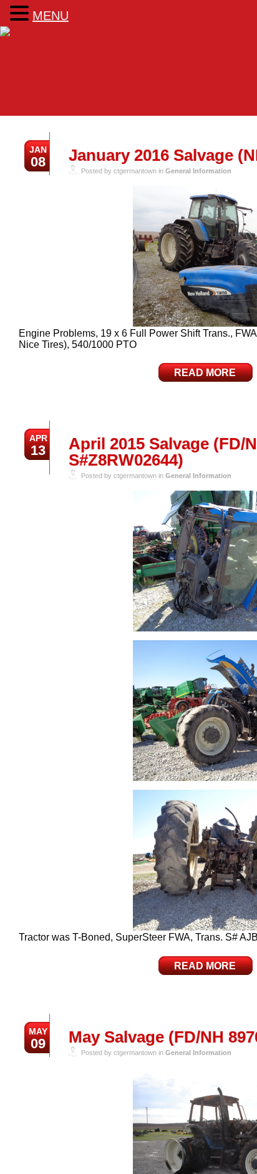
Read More (205, 372)
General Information (198, 171)
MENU (50, 16)
